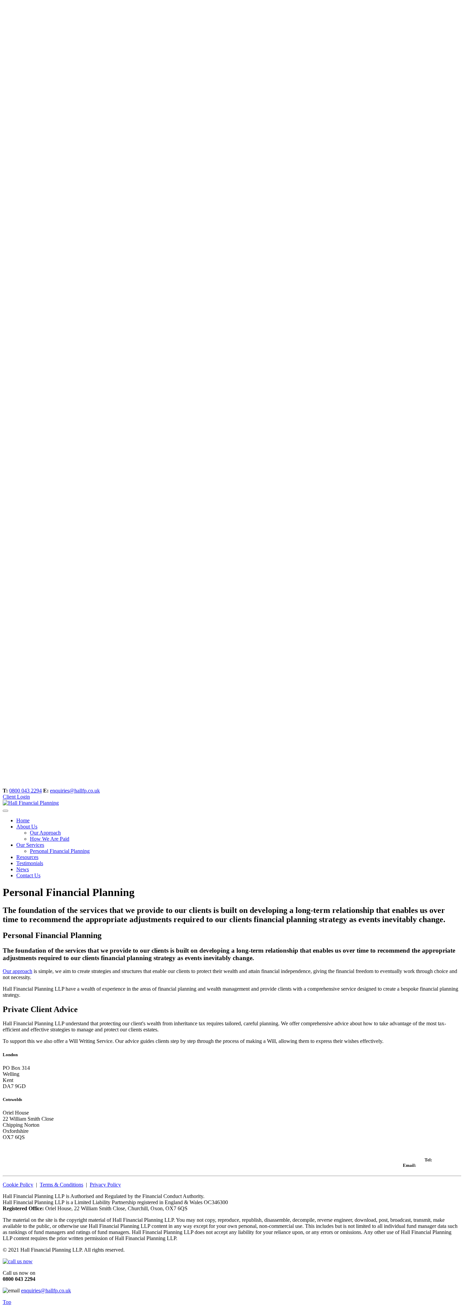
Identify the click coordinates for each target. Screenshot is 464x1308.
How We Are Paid (49, 839)
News (22, 869)
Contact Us (28, 875)
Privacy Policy (105, 1185)
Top (7, 1302)
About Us (26, 826)
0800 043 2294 (25, 790)
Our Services (30, 845)
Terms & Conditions (61, 1185)
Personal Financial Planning (60, 851)
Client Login (16, 797)
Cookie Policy (18, 1185)
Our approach (17, 971)
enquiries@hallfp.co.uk (75, 790)
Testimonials (29, 863)
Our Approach (45, 833)
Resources (27, 857)
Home (23, 820)
